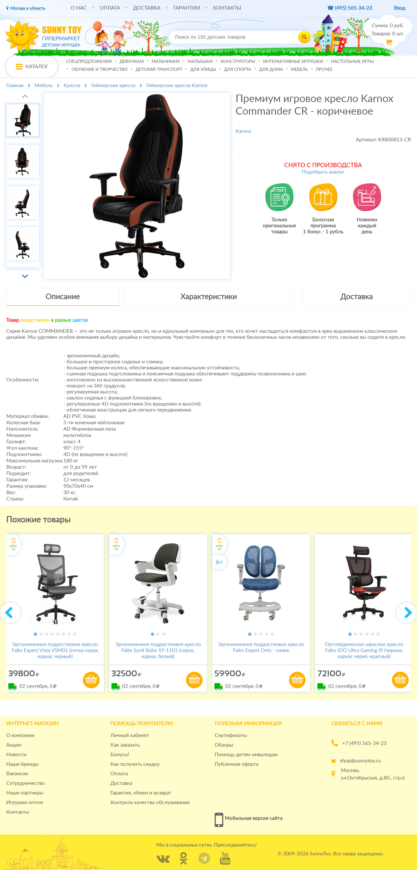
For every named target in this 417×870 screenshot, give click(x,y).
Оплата (110, 8)
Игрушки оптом (24, 802)
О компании (20, 735)
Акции (13, 745)
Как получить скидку (135, 764)
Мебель (299, 69)
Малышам (200, 61)
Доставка (146, 8)
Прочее (324, 69)
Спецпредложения (89, 61)
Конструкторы (238, 61)
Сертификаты (231, 735)
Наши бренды (22, 764)
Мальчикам (166, 61)
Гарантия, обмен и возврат (141, 792)
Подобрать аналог (323, 172)
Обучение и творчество (100, 69)
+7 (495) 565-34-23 (364, 743)
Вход (399, 8)
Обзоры (224, 745)
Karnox (243, 131)
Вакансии (17, 773)
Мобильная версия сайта (253, 818)
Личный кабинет (129, 735)
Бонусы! (119, 754)
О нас (79, 8)
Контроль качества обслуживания (150, 802)
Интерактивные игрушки (293, 61)
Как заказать (125, 745)
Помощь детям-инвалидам (246, 754)
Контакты (227, 8)
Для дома (271, 69)
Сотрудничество (25, 783)
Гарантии (186, 8)
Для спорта (237, 69)
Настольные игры (352, 61)
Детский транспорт (159, 69)
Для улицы (203, 69)
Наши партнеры (24, 792)
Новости (16, 754)
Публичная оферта (236, 764)
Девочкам (132, 61)
